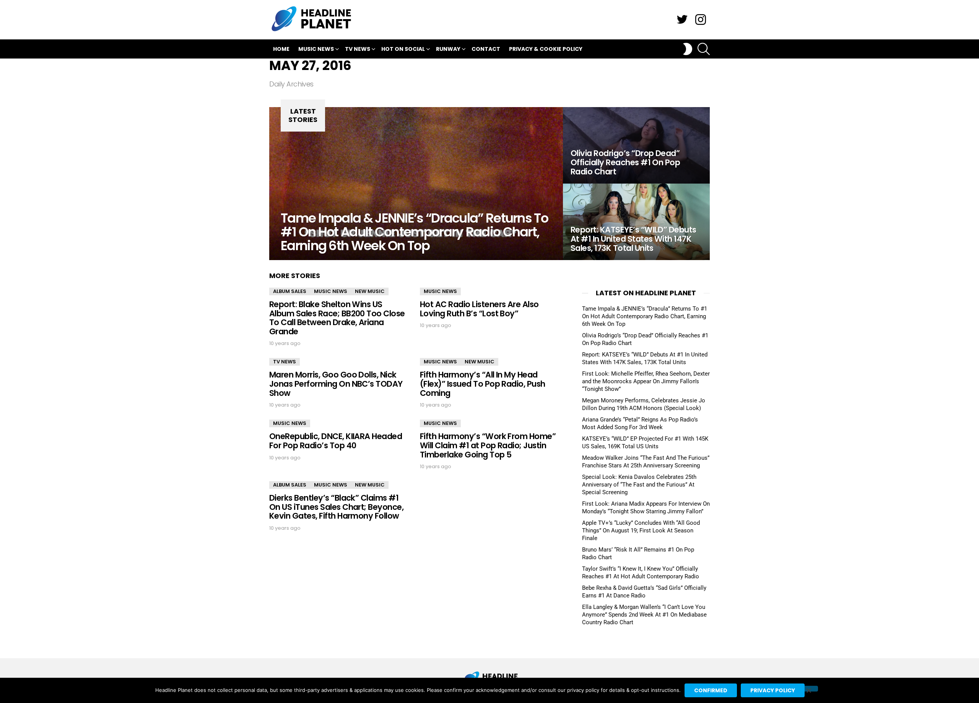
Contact (486, 49)
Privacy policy (772, 690)
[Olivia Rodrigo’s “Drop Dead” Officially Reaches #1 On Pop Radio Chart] (636, 145)
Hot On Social (403, 49)
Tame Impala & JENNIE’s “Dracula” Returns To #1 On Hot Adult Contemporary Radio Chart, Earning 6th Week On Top (644, 316)
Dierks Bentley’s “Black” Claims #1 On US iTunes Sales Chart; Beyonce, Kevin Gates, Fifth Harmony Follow (336, 506)
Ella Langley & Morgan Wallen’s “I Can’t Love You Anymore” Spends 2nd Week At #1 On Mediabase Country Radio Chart (644, 615)
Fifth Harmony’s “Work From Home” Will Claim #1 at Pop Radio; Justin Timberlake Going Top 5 (488, 445)
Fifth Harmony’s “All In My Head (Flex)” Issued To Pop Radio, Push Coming (482, 383)
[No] (808, 689)
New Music (370, 291)
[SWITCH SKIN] (687, 49)
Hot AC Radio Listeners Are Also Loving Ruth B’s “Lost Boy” (479, 309)
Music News (316, 49)
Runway (448, 49)
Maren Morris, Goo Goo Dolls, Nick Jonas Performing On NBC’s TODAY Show (336, 383)
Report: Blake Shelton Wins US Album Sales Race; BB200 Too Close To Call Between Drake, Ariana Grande (337, 318)
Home (281, 49)
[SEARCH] (704, 49)
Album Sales (289, 291)
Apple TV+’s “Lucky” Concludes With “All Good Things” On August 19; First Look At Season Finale (641, 530)
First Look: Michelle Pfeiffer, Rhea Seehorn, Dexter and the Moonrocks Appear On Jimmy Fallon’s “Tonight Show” (646, 381)
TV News (357, 49)
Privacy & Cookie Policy (545, 49)
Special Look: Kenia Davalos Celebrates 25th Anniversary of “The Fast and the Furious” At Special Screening (639, 485)
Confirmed (710, 690)
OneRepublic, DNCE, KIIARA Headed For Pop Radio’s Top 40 (335, 441)
